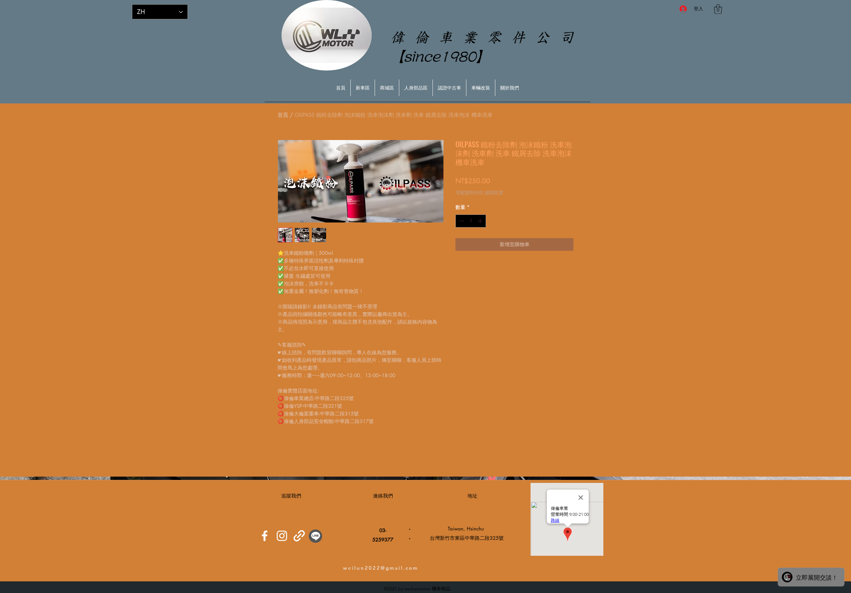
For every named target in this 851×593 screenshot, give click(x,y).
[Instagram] (282, 536)
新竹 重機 (131, 568)
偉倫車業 (132, 561)
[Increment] (480, 221)
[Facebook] (265, 536)
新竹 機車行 (131, 566)
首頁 (283, 114)
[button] (718, 9)
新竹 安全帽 (132, 574)
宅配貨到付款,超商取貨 (479, 192)
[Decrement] (460, 221)
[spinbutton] (470, 221)
